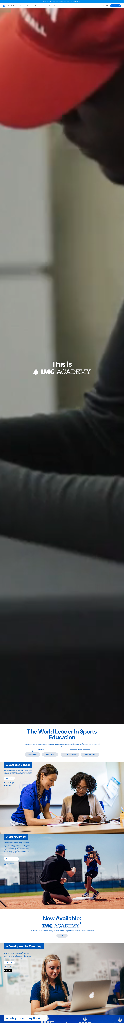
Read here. (78, 1)
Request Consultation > (10, 784)
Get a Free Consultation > (11, 966)
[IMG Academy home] (4, 5)
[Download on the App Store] (8, 970)
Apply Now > (7, 785)
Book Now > (7, 864)
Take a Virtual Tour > (9, 782)
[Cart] (107, 5)
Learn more (9, 778)
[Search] (103, 5)
